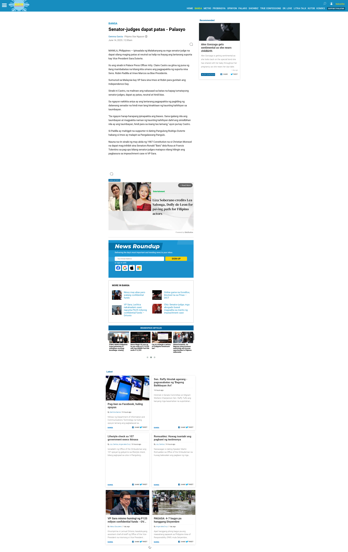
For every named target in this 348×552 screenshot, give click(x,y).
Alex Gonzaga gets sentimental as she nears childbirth (216, 48)
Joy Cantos (114, 444)
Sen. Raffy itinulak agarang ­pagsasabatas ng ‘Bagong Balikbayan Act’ (170, 382)
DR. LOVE (287, 8)
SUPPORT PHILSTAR (336, 9)
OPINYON (232, 8)
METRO (207, 8)
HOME (190, 8)
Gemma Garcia (115, 36)
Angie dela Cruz (124, 444)
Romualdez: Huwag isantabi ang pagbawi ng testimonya (172, 438)
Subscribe (340, 4)
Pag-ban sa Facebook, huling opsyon (125, 405)
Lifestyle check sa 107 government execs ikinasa (123, 438)
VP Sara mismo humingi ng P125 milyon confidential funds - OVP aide (127, 520)
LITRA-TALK (300, 8)
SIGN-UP (176, 258)
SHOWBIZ (254, 8)
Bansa (112, 23)
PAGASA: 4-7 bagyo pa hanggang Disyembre (167, 520)
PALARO (242, 8)
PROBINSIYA (219, 8)
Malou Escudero (116, 526)
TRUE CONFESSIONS (270, 8)
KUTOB (311, 8)
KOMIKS (320, 8)
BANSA (198, 8)
